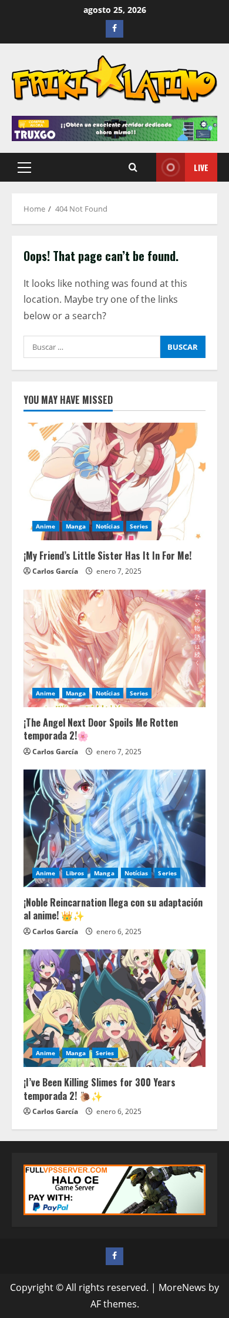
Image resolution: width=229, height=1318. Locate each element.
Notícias (108, 526)
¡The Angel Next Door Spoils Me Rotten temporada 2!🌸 (100, 728)
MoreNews (182, 1287)
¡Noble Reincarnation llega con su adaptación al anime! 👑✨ (113, 908)
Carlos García (55, 571)
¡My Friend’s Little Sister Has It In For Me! (107, 555)
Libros (75, 873)
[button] (24, 167)
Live (201, 167)
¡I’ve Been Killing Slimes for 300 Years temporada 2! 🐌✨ (99, 1088)
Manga (76, 526)
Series (139, 526)
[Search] (133, 167)
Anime (46, 526)
